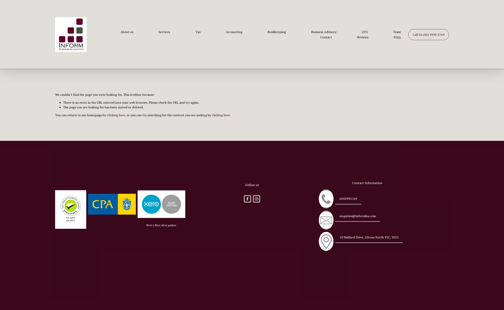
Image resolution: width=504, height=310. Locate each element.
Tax (198, 32)
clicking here (116, 115)
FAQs (397, 37)
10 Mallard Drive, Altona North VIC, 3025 (369, 237)
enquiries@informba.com (357, 216)
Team (397, 32)
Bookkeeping (277, 32)
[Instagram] (256, 198)
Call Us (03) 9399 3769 (429, 34)
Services (164, 32)
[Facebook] (247, 198)
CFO (365, 32)
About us (126, 32)
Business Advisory (323, 32)
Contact (326, 37)
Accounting (234, 32)
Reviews (362, 37)
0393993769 (348, 199)
